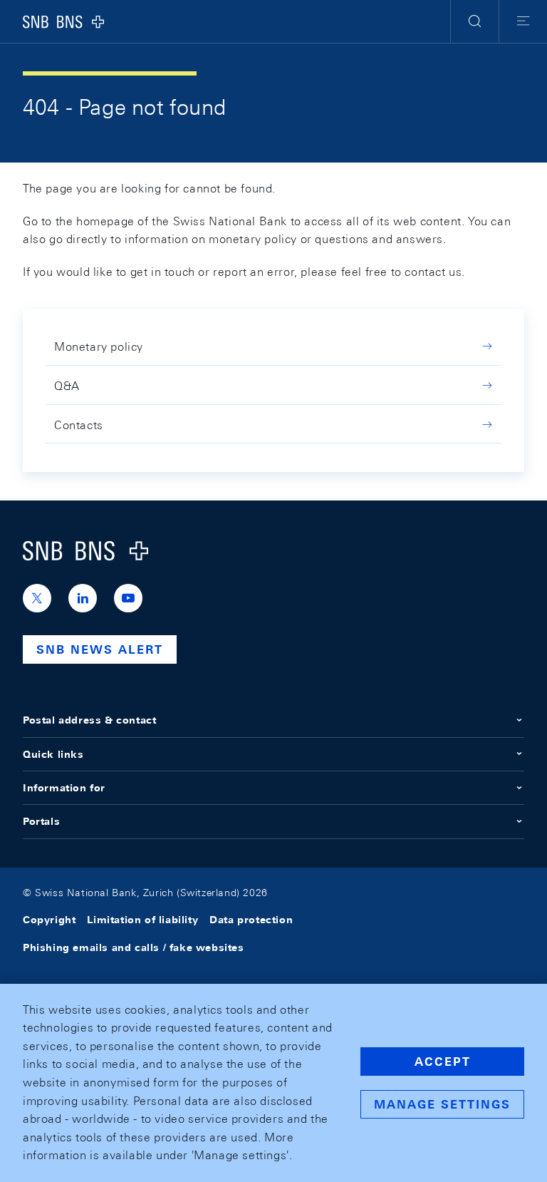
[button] (475, 21)
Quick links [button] (53, 754)
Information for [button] (64, 787)
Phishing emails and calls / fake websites (133, 947)
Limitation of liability (142, 919)
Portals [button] (41, 821)
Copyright (49, 919)
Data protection (251, 919)
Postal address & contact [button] (89, 720)
